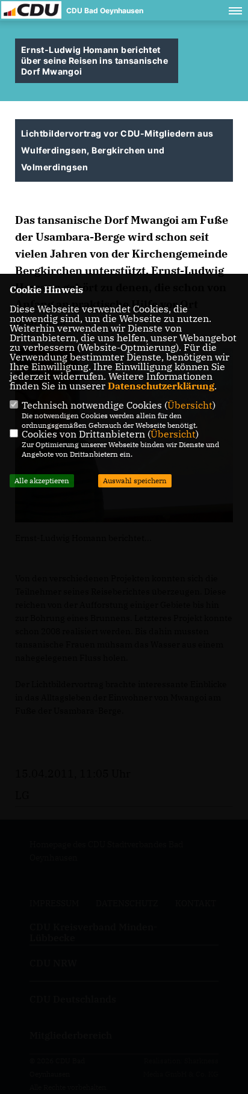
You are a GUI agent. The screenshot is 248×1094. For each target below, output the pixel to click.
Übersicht (189, 405)
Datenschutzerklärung (161, 386)
